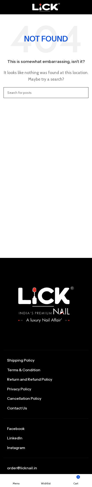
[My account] (86, 7)
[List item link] (46, 360)
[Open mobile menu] (5, 7)
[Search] (83, 92)
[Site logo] (46, 6)
